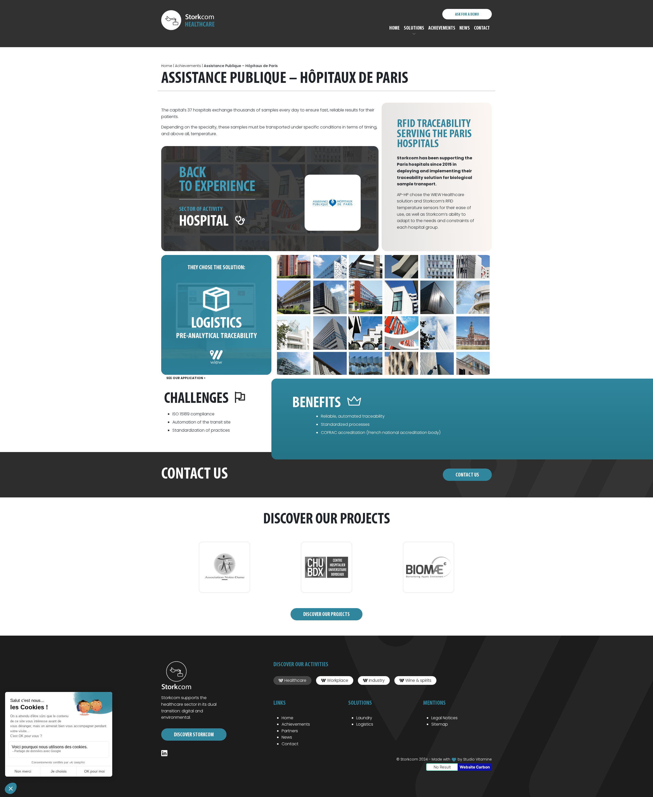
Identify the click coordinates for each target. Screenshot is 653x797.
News (464, 28)
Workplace (337, 680)
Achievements (441, 28)
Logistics (364, 724)
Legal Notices (444, 718)
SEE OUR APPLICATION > (185, 378)
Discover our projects (326, 614)
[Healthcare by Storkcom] (191, 20)
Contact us (467, 475)
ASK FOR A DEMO (467, 14)
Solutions (414, 28)
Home (394, 28)
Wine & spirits (418, 680)
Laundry (364, 718)
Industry (377, 680)
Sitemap (439, 724)
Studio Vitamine (477, 759)
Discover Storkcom (194, 735)
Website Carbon (475, 767)
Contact (482, 28)
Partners (290, 731)
